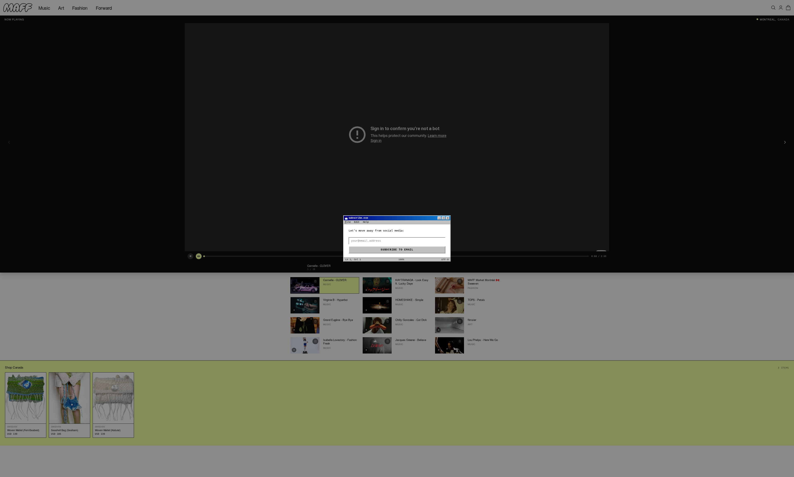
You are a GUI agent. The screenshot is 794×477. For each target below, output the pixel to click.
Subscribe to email (397, 249)
